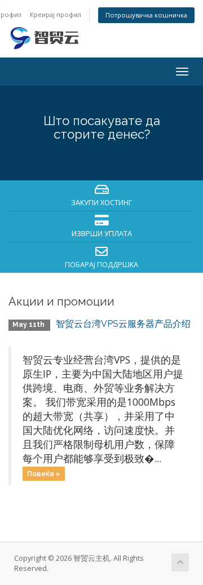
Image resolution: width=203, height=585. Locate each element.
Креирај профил (55, 14)
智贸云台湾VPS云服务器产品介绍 (123, 323)
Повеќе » (43, 473)
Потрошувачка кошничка (146, 15)
